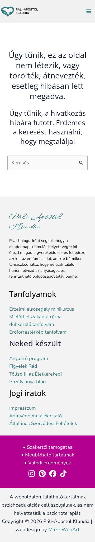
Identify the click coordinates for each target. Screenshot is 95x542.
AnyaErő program (28, 358)
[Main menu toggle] (89, 11)
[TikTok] (63, 473)
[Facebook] (52, 473)
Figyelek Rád (23, 366)
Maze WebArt (64, 529)
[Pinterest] (42, 473)
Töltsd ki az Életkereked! (35, 374)
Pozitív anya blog (27, 382)
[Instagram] (31, 473)
